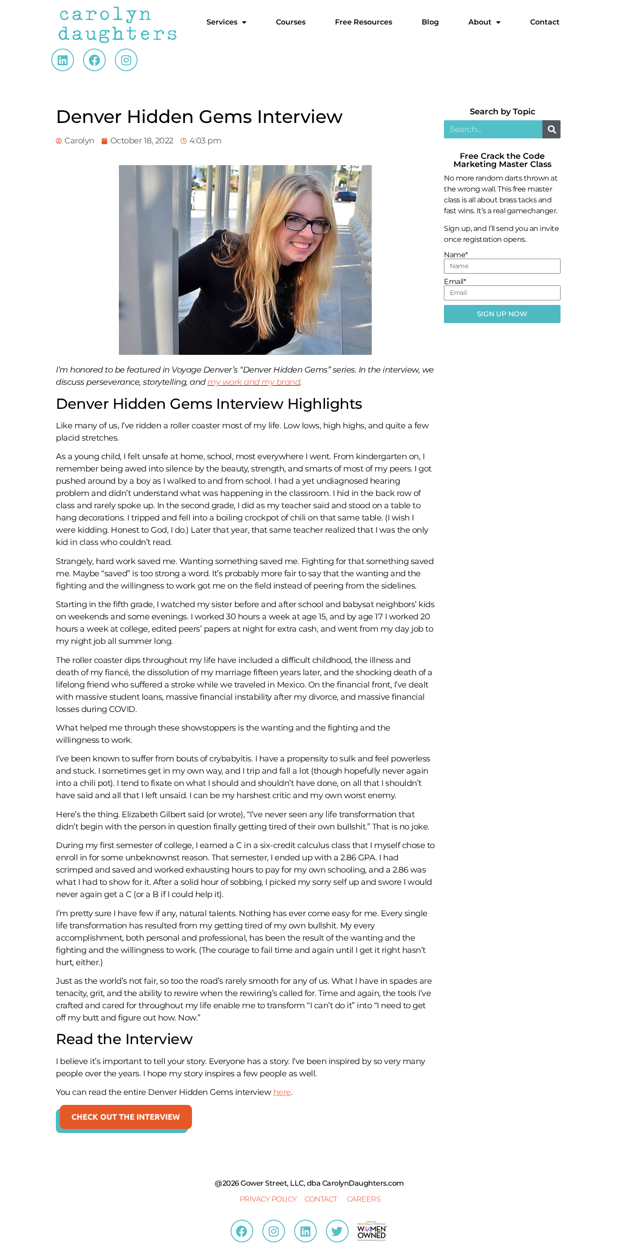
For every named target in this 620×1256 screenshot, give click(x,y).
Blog (430, 22)
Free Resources (363, 22)
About (480, 22)
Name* (456, 255)
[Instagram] (126, 60)
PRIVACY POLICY (268, 1199)
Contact (545, 22)
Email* (455, 281)
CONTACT (321, 1199)
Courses (290, 22)
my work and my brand (253, 382)
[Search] (551, 129)
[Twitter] (337, 1231)
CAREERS (364, 1199)
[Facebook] (94, 60)
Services (222, 22)
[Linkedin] (62, 60)
